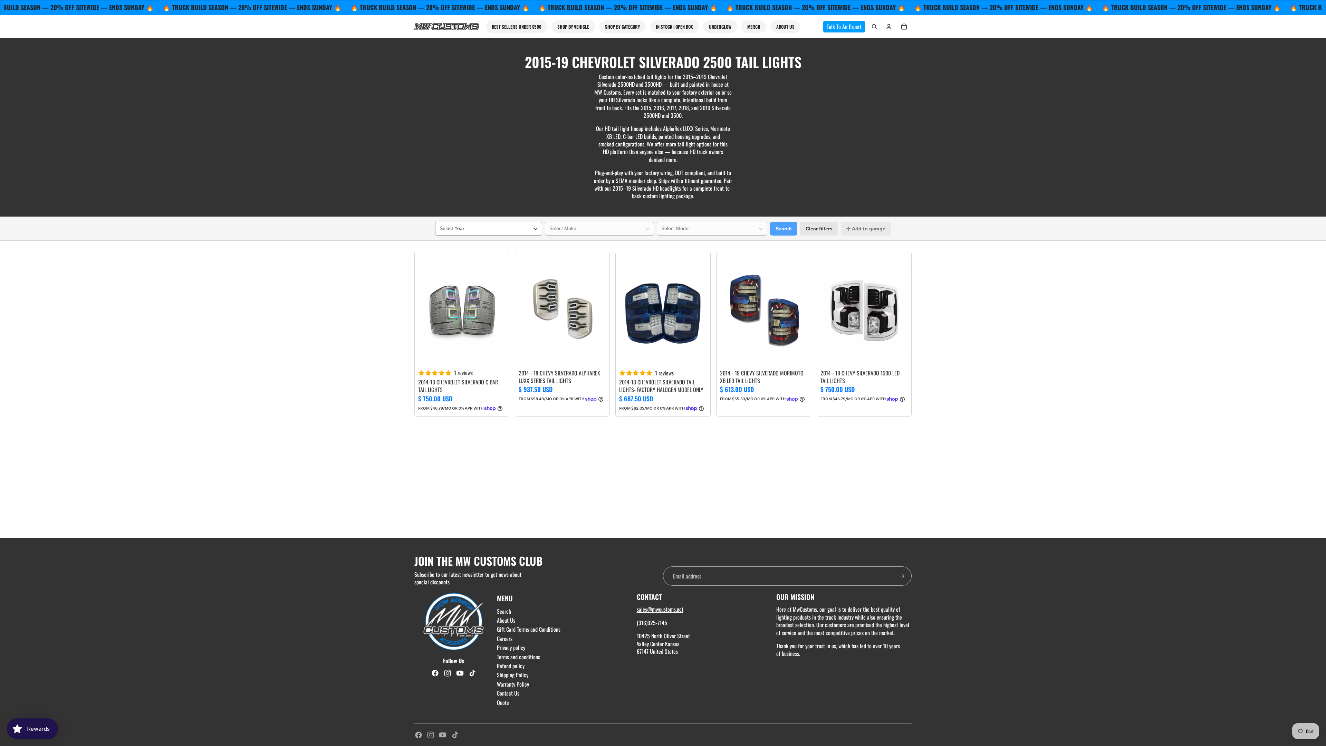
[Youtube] (443, 735)
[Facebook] (418, 735)
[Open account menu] (888, 26)
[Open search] (874, 26)
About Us (506, 620)
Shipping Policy (512, 675)
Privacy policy (511, 647)
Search (784, 228)
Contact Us (508, 693)
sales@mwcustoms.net (660, 609)
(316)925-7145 (652, 623)
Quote (503, 702)
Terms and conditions (518, 657)
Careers (504, 638)
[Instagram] (430, 735)
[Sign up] (902, 576)
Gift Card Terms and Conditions (528, 629)
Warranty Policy (513, 684)
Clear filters (819, 228)
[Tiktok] (455, 735)
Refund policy (511, 666)
